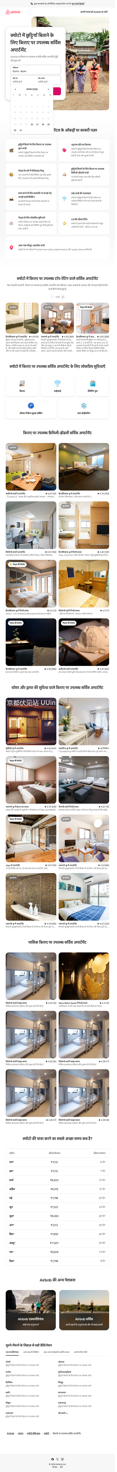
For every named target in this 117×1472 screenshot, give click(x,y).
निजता (54, 1467)
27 (37, 124)
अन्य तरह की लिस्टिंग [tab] (31, 1352)
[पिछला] (52, 297)
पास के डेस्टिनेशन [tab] (12, 1352)
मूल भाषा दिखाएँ (78, 3)
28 (43, 124)
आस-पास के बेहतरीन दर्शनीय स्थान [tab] (56, 1352)
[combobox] (36, 71)
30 (15, 130)
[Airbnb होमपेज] (13, 11)
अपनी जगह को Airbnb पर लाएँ (93, 11)
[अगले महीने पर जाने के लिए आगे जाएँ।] (48, 89)
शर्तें (61, 1467)
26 (32, 124)
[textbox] (23, 82)
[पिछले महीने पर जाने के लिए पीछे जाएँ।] (15, 89)
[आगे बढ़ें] (62, 297)
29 (48, 124)
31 (21, 130)
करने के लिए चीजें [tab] (80, 1352)
